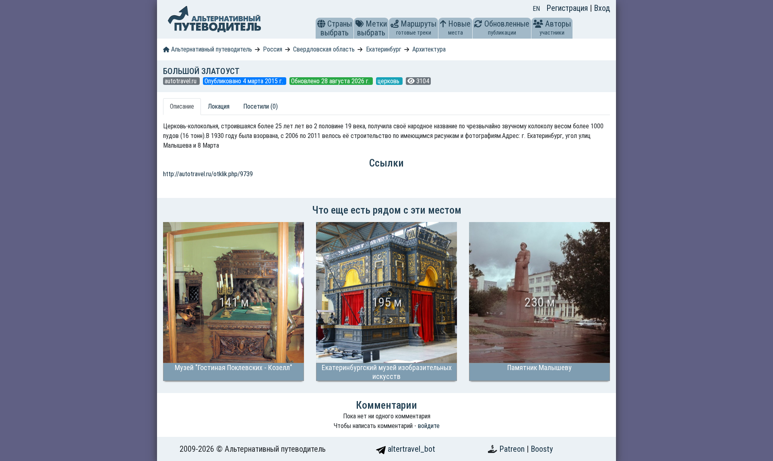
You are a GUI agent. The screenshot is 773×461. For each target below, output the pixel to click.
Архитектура (429, 49)
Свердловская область (324, 49)
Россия (272, 49)
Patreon (513, 449)
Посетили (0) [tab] (260, 106)
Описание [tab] (182, 106)
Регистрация (568, 8)
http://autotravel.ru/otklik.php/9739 (208, 174)
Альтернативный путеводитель (210, 49)
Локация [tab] (218, 106)
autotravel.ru (181, 81)
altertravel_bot (410, 449)
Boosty (542, 449)
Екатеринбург (383, 49)
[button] (321, 24)
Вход (602, 8)
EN (536, 8)
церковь (389, 81)
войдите (429, 426)
